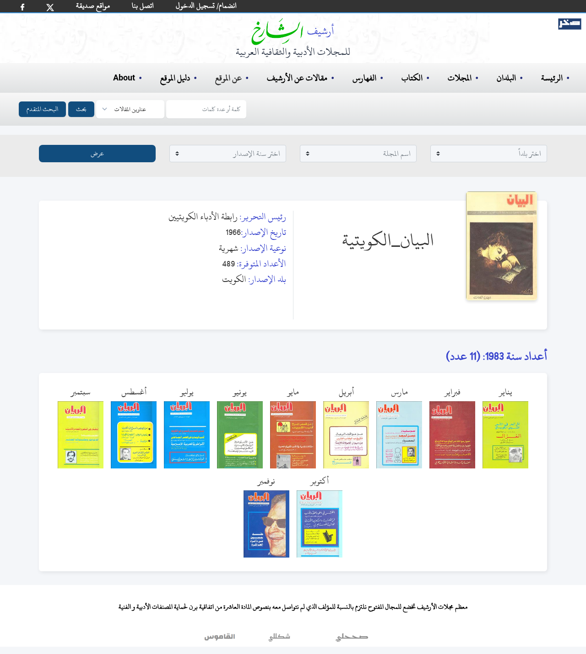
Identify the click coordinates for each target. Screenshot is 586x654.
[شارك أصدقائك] (22, 7)
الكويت (234, 279)
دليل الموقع (175, 77)
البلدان (506, 77)
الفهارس (364, 77)
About (124, 78)
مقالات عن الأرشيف (297, 77)
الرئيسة (552, 77)
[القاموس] (221, 640)
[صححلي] (351, 640)
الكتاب (412, 77)
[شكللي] (279, 640)
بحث (81, 109)
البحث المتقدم (42, 109)
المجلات (460, 77)
